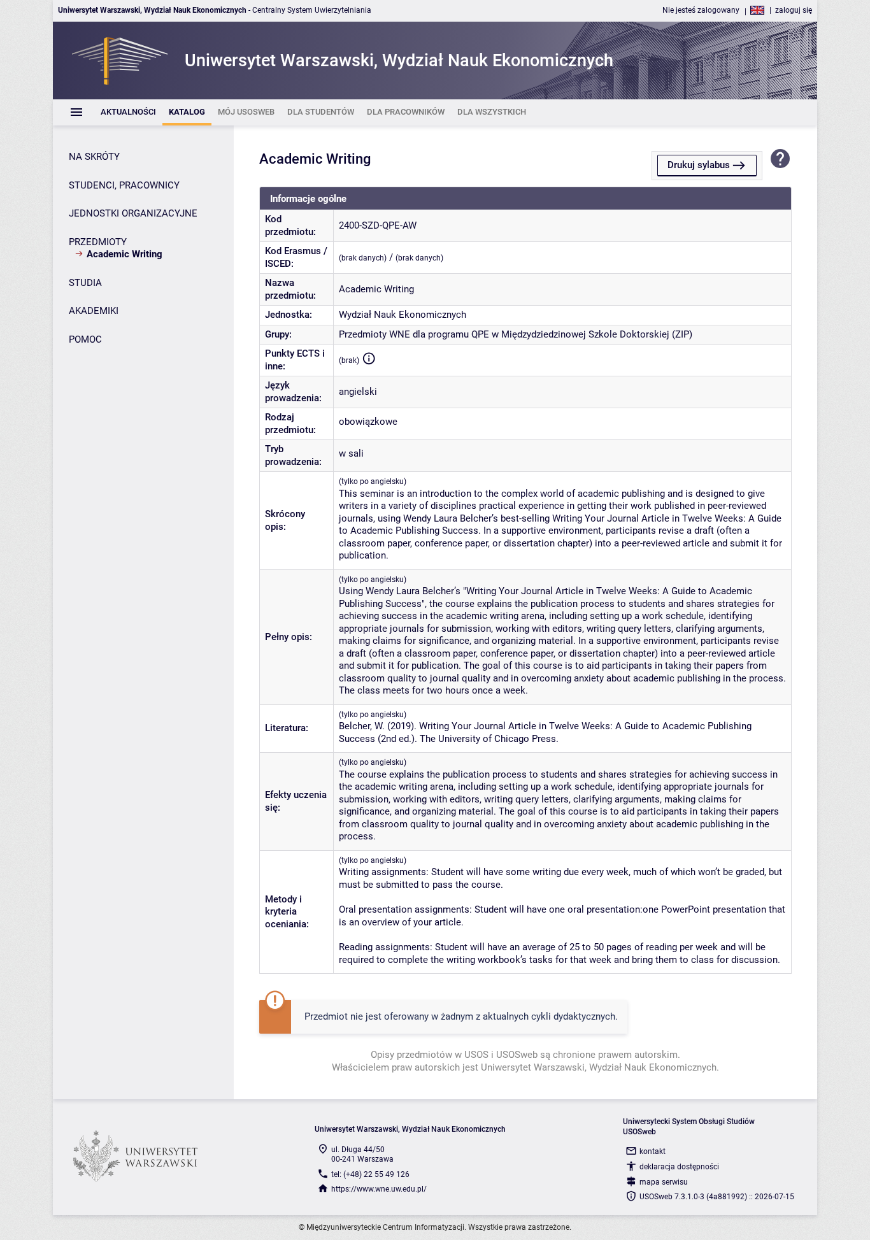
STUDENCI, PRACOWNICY (124, 185)
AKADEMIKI (93, 311)
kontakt (652, 1151)
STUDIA (85, 283)
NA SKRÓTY (94, 156)
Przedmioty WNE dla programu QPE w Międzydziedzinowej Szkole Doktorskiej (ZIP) (515, 334)
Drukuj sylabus (698, 165)
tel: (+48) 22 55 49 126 (370, 1174)
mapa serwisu (663, 1182)
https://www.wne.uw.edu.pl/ (379, 1189)
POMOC (85, 339)
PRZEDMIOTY (98, 242)
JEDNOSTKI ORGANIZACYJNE (133, 213)
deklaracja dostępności (679, 1166)
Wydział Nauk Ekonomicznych (402, 314)
